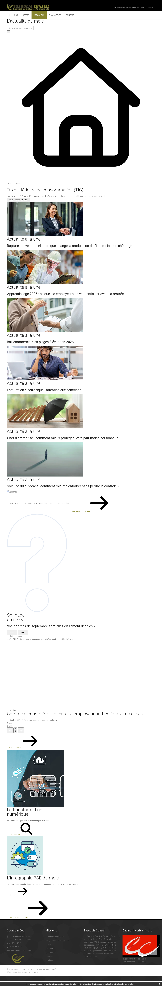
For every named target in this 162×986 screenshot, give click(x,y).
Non (22, 633)
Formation (50, 956)
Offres (26, 15)
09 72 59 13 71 (147, 7)
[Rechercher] (8, 31)
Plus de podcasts (16, 747)
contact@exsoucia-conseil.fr (128, 7)
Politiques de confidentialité (46, 969)
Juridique (49, 952)
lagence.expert (32, 972)
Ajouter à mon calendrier (18, 200)
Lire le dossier (15, 834)
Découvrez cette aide (81, 511)
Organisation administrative (57, 940)
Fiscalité (49, 948)
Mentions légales (28, 969)
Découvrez (13, 895)
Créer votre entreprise (55, 936)
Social (48, 944)
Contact (70, 15)
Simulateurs (55, 15)
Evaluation (50, 960)
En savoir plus (128, 984)
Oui (12, 633)
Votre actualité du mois (18, 917)
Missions (13, 15)
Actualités (39, 15)
